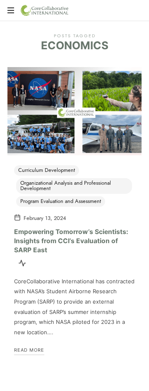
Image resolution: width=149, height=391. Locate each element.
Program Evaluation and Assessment (60, 201)
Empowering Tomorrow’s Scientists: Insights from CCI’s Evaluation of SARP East (71, 241)
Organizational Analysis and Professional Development (65, 185)
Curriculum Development (46, 170)
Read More (29, 350)
